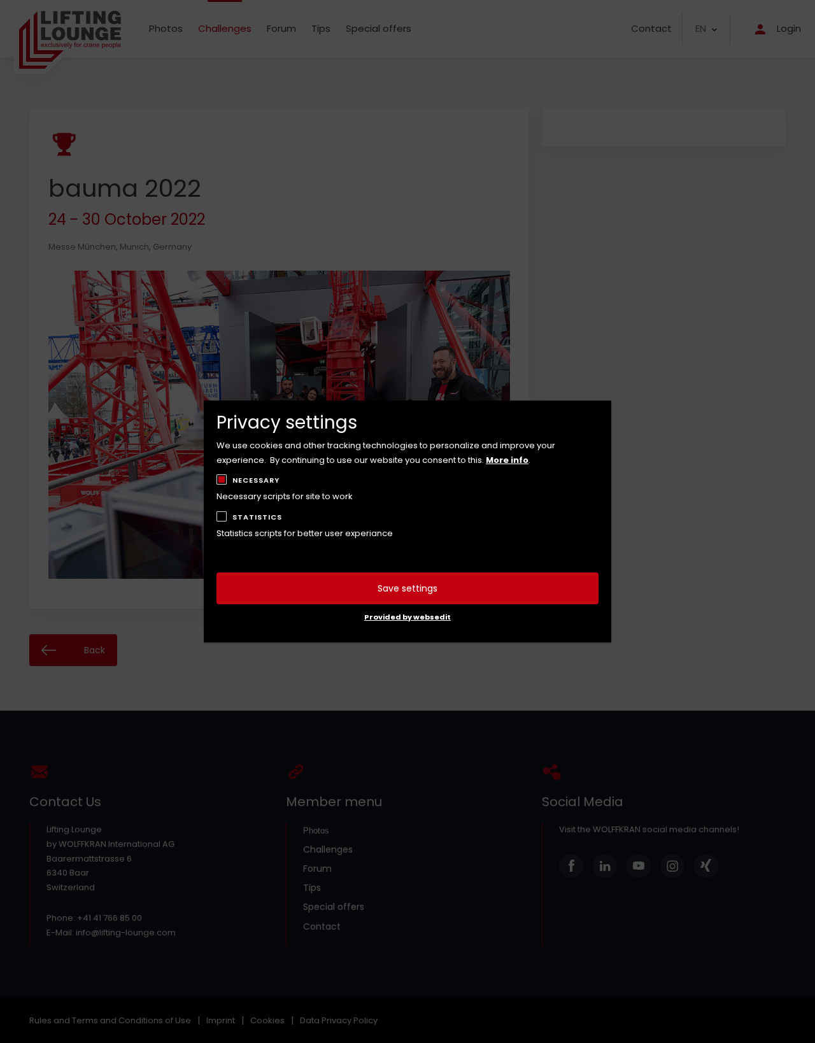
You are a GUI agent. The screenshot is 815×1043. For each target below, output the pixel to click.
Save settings (407, 588)
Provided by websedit (407, 617)
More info (507, 460)
